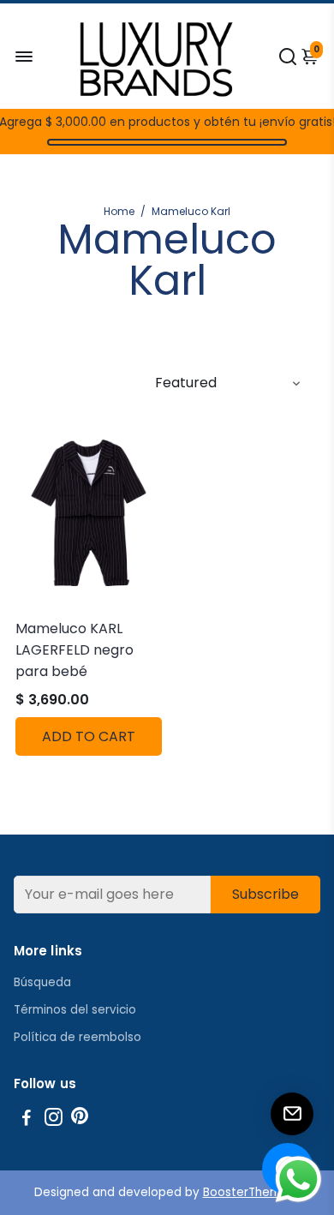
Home (119, 211)
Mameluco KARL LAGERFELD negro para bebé (74, 650)
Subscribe (265, 894)
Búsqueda (42, 982)
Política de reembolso (77, 1037)
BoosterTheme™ (252, 1192)
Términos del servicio (75, 1010)
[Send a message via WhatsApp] (298, 1179)
